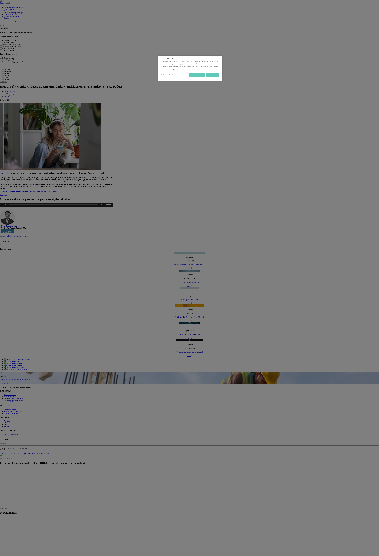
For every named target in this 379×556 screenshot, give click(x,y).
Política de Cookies (177, 69)
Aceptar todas (212, 75)
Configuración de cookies (167, 74)
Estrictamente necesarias (196, 75)
